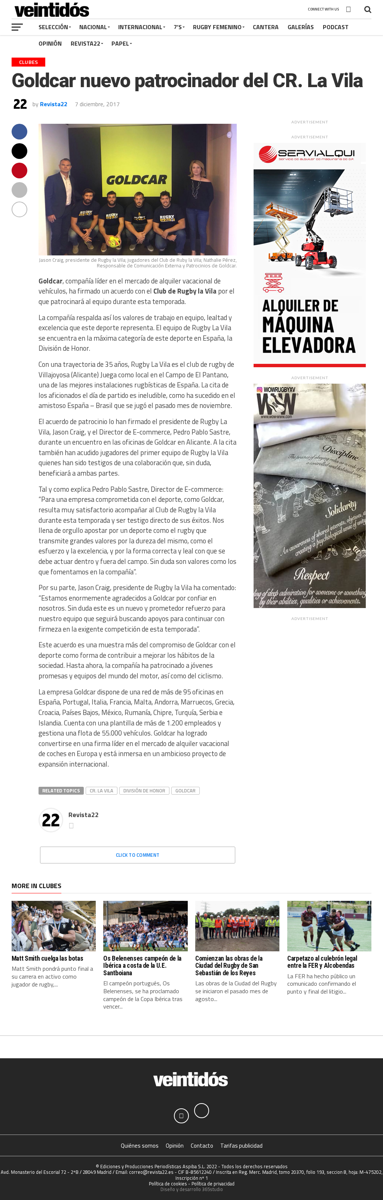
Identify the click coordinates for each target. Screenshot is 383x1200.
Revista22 (85, 43)
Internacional (140, 26)
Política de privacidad (213, 1183)
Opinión (50, 43)
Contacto (202, 1145)
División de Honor (144, 790)
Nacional (93, 26)
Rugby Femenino (217, 26)
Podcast (336, 26)
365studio (212, 1189)
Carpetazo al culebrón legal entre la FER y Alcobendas (322, 962)
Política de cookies (168, 1183)
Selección (53, 26)
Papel (120, 43)
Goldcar (185, 790)
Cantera (266, 26)
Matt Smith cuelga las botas (47, 958)
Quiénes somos (140, 1145)
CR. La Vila (101, 790)
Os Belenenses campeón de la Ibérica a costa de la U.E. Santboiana (142, 966)
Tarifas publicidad (241, 1145)
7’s (178, 26)
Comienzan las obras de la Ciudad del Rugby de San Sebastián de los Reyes (228, 966)
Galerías (301, 26)
